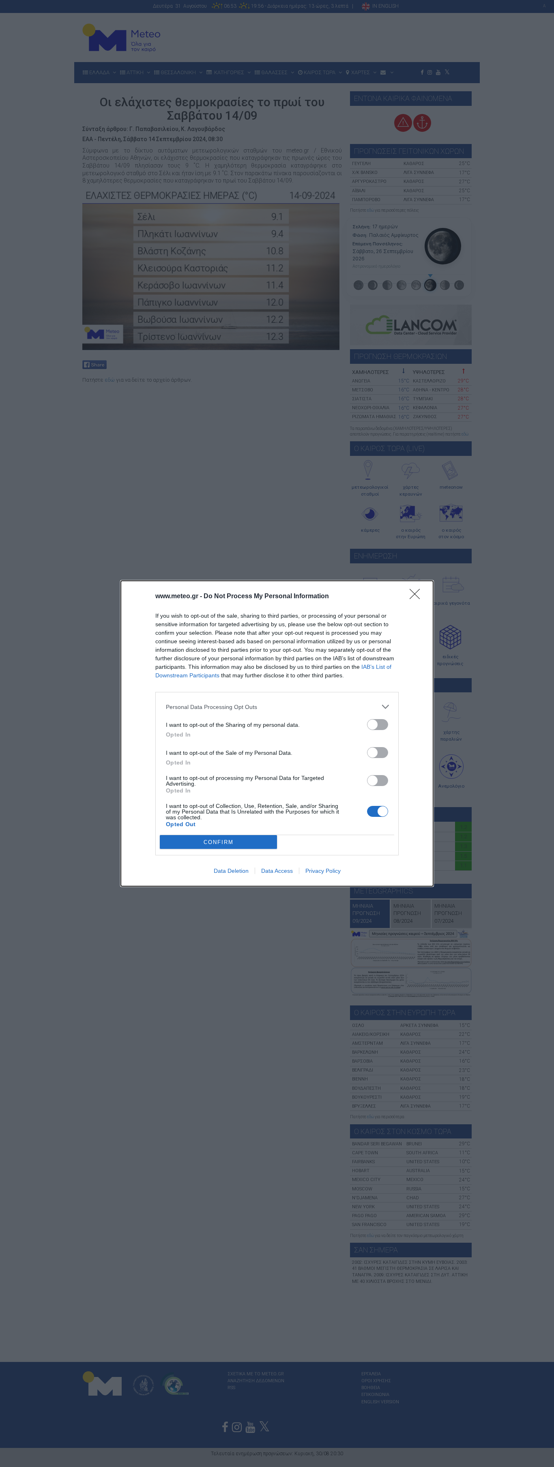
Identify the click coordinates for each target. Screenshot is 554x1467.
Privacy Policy (323, 871)
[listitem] (277, 706)
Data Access (277, 871)
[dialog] (277, 733)
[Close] (417, 596)
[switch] (377, 724)
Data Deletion (231, 871)
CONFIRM (219, 842)
